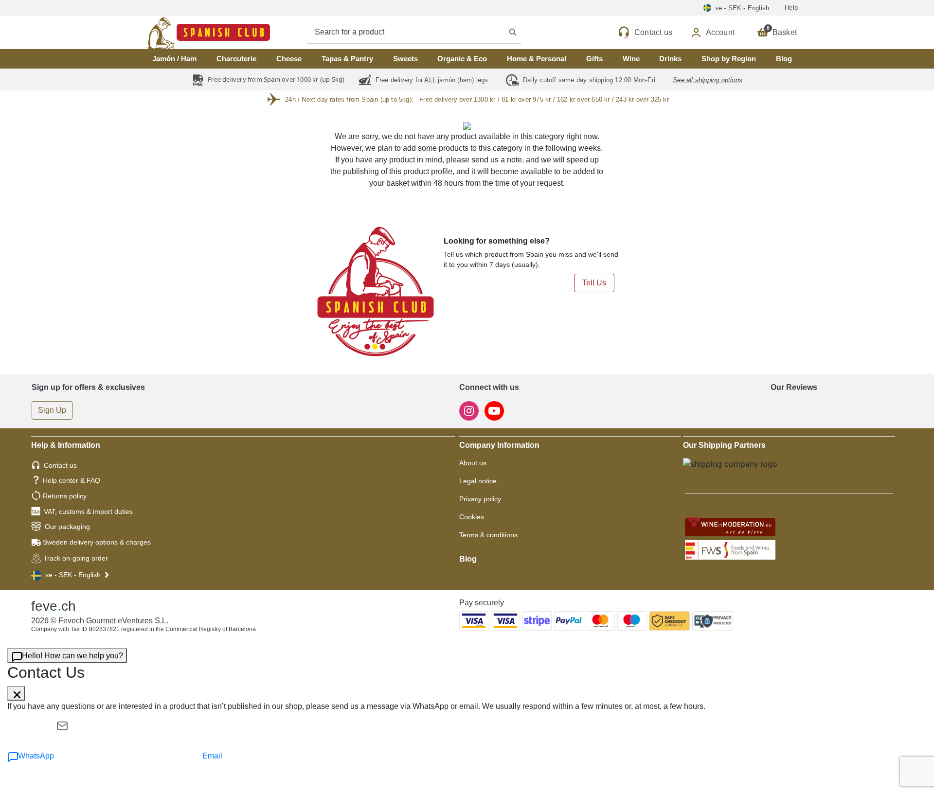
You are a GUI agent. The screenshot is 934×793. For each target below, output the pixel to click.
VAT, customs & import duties (88, 511)
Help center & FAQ (71, 480)
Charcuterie (236, 58)
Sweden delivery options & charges (97, 542)
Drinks (670, 58)
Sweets (405, 58)
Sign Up (52, 410)
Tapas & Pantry (347, 58)
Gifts (594, 58)
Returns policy (65, 496)
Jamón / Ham (174, 58)
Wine (631, 58)
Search (424, 32)
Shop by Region (728, 58)
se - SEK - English (73, 575)
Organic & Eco (462, 58)
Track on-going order (75, 558)
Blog (784, 58)
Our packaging (67, 526)
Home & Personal (536, 58)
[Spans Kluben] (175, 32)
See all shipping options (707, 80)
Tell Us (594, 283)
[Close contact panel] (16, 693)
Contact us (60, 465)
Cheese (289, 58)
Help (791, 7)
